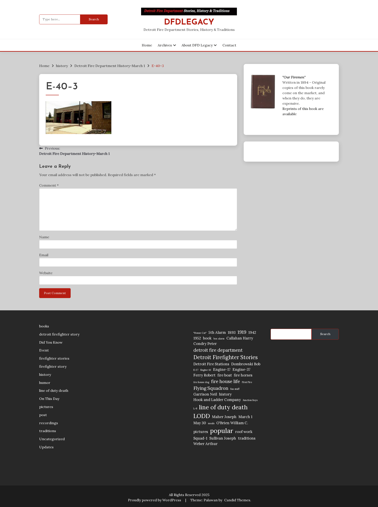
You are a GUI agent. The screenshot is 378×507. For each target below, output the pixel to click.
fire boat (224, 375)
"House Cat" (199, 332)
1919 (242, 332)
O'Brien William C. (232, 422)
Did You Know (51, 342)
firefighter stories (54, 358)
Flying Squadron (210, 388)
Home (147, 45)
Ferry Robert (204, 375)
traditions (47, 431)
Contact (229, 45)
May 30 (199, 422)
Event (44, 350)
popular (221, 430)
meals (211, 423)
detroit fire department (218, 350)
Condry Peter (205, 343)
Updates (46, 447)
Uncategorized (52, 439)
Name (44, 237)
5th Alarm (217, 332)
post (43, 415)
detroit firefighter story (59, 334)
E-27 (195, 369)
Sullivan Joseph (222, 438)
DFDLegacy (189, 22)
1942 (252, 332)
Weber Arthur (205, 443)
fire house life (225, 381)
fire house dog (201, 382)
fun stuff (235, 388)
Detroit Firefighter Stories (225, 357)
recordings (48, 423)
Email (43, 255)
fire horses (243, 375)
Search (325, 334)
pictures (46, 407)
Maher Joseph (224, 416)
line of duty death (53, 390)
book (207, 338)
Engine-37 (241, 369)
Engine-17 (222, 369)
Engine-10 (205, 369)
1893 (232, 332)
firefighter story (52, 366)
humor (44, 382)
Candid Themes (237, 500)
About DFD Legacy (197, 45)
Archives (165, 45)
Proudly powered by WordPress (155, 500)
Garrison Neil (205, 394)
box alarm (219, 338)
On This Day (49, 398)
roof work (243, 431)
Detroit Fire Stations (211, 364)
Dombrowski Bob (245, 364)
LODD (201, 416)
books (44, 326)
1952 (197, 338)
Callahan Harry (239, 338)
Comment (49, 185)
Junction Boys (250, 400)
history (45, 374)
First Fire (247, 382)
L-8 (195, 408)
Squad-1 (200, 438)
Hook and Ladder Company (217, 399)
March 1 (245, 416)
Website (45, 273)
